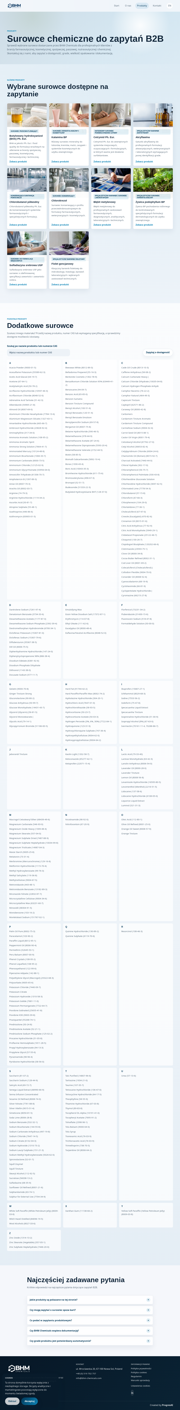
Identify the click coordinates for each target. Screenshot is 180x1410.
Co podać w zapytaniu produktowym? (51, 1320)
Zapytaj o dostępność (158, 352)
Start (116, 5)
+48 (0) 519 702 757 (86, 1373)
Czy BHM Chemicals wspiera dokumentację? (54, 1330)
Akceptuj (30, 1401)
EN (169, 5)
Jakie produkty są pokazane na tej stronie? (53, 1299)
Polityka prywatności (141, 1368)
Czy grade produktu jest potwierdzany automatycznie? (60, 1340)
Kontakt (157, 5)
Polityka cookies (139, 1372)
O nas (128, 5)
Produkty (142, 5)
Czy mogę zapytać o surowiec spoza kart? (53, 1310)
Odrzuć (12, 1401)
